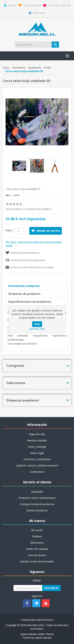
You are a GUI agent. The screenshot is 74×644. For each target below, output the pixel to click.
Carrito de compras (37, 549)
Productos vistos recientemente (37, 498)
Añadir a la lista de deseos (25, 252)
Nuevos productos (37, 510)
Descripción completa (24, 286)
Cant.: (9, 230)
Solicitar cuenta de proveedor (37, 561)
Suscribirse (51, 588)
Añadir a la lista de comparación (28, 260)
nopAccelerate (43, 637)
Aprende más (37, 328)
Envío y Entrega (37, 446)
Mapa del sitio (37, 434)
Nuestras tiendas (37, 440)
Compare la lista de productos (37, 504)
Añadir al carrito (48, 231)
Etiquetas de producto (24, 294)
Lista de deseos (37, 555)
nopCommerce (44, 619)
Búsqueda (37, 491)
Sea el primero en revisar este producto (29, 209)
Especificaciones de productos (29, 302)
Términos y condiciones (37, 459)
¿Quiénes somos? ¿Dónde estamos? (37, 465)
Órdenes (37, 536)
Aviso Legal (37, 453)
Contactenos (37, 471)
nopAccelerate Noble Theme (37, 634)
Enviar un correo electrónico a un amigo (32, 267)
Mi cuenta (37, 530)
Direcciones (37, 542)
